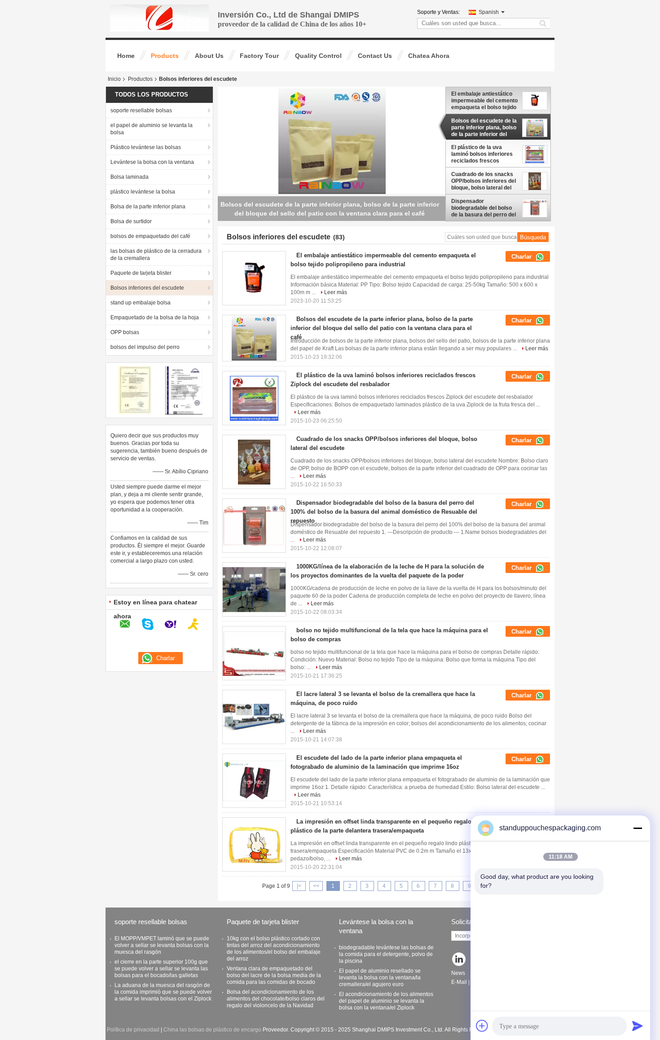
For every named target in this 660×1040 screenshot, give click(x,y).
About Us (209, 55)
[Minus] (637, 828)
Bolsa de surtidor (131, 221)
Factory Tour (259, 55)
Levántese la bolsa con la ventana (152, 162)
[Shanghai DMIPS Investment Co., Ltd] (159, 17)
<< (316, 886)
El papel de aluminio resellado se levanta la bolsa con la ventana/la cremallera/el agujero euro (380, 977)
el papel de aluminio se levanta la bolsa (151, 129)
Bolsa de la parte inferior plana (147, 206)
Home (126, 55)
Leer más (335, 292)
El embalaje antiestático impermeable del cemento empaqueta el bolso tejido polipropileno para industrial (484, 100)
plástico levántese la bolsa (142, 192)
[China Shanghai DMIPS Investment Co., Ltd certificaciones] (134, 390)
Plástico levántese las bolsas (145, 147)
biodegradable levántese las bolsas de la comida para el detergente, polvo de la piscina (386, 954)
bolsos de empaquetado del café (150, 236)
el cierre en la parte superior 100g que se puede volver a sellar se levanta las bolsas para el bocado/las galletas (161, 968)
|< (299, 886)
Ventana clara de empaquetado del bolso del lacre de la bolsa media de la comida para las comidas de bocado (274, 975)
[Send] (637, 1026)
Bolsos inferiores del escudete (147, 288)
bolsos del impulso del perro (145, 347)
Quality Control (318, 55)
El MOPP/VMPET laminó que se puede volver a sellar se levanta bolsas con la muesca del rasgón (161, 945)
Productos (140, 79)
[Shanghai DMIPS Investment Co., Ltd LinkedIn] (459, 960)
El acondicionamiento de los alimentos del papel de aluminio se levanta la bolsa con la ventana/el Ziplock (386, 1001)
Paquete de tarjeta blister (141, 273)
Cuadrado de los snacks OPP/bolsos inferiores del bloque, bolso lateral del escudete (483, 181)
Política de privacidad (133, 1030)
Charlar (522, 256)
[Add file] (482, 1026)
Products (165, 55)
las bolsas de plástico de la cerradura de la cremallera (156, 254)
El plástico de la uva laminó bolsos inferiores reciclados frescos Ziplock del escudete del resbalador (482, 154)
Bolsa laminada (129, 177)
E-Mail (459, 982)
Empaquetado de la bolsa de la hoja (154, 317)
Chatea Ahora (428, 55)
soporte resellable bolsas (141, 110)
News (458, 973)
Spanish (489, 12)
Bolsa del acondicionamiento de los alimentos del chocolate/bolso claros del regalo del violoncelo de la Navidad (276, 999)
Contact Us (375, 55)
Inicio (114, 79)
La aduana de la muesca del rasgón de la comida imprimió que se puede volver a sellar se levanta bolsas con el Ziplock (163, 992)
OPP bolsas (124, 332)
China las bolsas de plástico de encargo (212, 1030)
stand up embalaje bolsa (140, 303)
